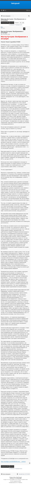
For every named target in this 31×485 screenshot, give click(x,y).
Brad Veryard (19, 477)
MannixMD (19, 478)
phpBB (12, 479)
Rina (2, 27)
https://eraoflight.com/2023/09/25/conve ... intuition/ (13, 461)
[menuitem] (4, 10)
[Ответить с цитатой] (24, 28)
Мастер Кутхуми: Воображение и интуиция (13, 20)
